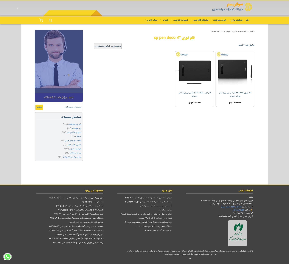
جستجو (39, 107)
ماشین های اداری (74, 144)
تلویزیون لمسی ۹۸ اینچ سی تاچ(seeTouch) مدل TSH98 (79, 234)
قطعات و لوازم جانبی (72, 140)
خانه (247, 20)
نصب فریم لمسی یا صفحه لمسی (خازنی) (156, 206)
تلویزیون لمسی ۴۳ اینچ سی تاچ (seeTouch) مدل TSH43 (78, 214)
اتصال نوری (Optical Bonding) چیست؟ (155, 218)
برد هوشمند (76, 128)
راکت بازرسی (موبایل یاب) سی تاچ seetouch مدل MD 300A (78, 242)
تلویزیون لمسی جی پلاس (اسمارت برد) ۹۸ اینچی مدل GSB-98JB (76, 198)
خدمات (165, 20)
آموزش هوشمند (219, 20)
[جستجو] (50, 20)
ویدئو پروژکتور (75, 153)
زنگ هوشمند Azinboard (92, 202)
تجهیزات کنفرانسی (180, 20)
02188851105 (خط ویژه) (231, 207)
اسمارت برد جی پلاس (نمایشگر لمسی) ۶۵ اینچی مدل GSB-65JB (76, 226)
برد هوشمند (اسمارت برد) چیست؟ (158, 230)
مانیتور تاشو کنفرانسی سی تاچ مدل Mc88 (86, 222)
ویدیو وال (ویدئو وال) (72, 157)
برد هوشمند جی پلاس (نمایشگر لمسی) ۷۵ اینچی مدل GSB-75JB (76, 230)
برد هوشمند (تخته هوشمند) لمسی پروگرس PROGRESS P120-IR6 (76, 238)
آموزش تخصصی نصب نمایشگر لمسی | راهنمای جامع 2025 (148, 198)
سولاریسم (235, 4)
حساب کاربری (152, 20)
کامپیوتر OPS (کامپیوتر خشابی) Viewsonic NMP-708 (80, 210)
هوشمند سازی (236, 20)
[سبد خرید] (41, 20)
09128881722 (238, 210)
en (190, 258)
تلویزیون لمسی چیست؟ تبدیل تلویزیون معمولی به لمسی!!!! (148, 222)
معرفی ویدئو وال (165, 210)
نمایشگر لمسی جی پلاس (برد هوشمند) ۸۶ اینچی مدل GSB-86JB (76, 218)
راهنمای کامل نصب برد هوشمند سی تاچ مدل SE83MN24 (148, 202)
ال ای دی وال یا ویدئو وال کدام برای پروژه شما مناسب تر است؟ (146, 214)
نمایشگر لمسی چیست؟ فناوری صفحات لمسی (153, 226)
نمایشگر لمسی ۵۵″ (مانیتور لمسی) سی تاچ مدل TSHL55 (79, 206)
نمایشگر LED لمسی (200, 20)
